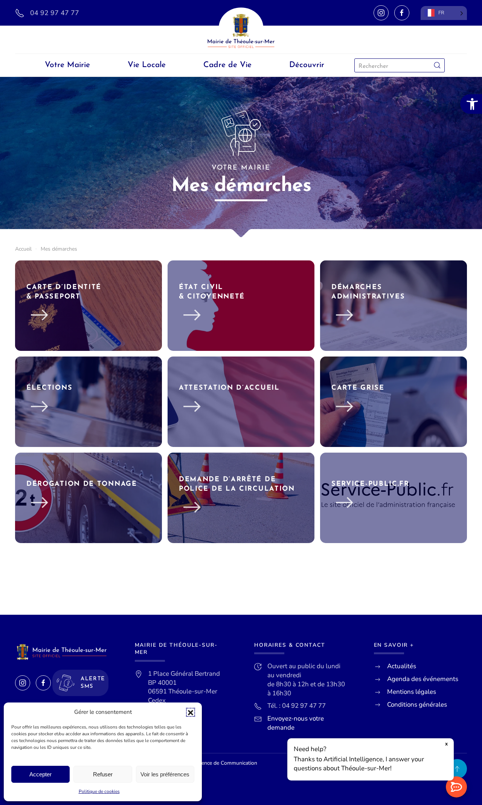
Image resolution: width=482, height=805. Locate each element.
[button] (190, 712)
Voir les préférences (164, 774)
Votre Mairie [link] (67, 65)
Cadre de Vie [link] (227, 65)
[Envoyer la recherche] (437, 65)
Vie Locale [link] (147, 65)
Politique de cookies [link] (99, 791)
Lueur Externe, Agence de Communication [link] (208, 763)
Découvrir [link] (306, 65)
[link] (471, 104)
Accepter (40, 774)
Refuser (103, 774)
